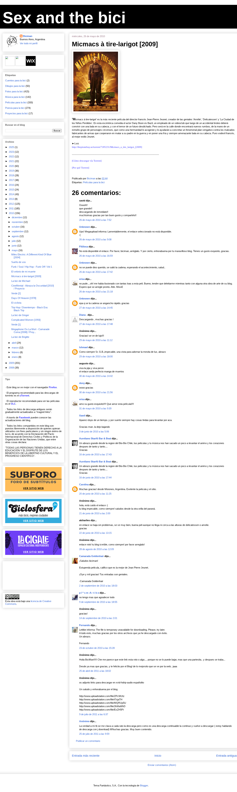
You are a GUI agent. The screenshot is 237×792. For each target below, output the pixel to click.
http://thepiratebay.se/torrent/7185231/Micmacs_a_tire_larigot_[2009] (107, 147)
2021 (12, 161)
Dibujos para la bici (15, 86)
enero (15, 357)
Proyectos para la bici (16, 113)
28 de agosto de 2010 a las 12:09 (96, 549)
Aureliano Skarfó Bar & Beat (95, 438)
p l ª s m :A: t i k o (89, 592)
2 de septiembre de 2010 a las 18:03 (98, 585)
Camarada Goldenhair (91, 556)
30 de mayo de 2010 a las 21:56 (96, 392)
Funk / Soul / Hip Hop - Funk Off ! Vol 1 (31, 266)
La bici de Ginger (20, 315)
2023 (12, 151)
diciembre (17, 217)
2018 (12, 175)
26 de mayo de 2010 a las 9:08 (95, 239)
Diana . (83, 314)
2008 (12, 367)
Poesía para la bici (15, 108)
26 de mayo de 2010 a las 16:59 (96, 255)
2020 (12, 166)
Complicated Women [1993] (25, 319)
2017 (12, 180)
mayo (15, 250)
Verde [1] (16, 324)
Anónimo (84, 721)
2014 (12, 194)
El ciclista (16, 302)
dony (82, 383)
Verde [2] (16, 293)
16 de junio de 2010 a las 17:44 (95, 477)
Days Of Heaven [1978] (23, 298)
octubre (16, 226)
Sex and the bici (64, 18)
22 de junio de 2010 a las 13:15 (95, 532)
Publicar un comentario (88, 741)
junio (14, 245)
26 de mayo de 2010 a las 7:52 (95, 220)
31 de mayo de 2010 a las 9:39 (95, 408)
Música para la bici (15, 97)
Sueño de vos (18, 262)
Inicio (157, 755)
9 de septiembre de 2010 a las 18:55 (98, 602)
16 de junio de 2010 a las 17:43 (95, 454)
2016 (12, 185)
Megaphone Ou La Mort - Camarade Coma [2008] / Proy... (30, 330)
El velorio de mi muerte (23, 271)
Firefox (53, 387)
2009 (12, 363)
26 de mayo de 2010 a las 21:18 (96, 291)
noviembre (18, 222)
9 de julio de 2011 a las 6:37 (93, 714)
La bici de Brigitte (20, 337)
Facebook (24, 417)
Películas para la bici (94, 182)
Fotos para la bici (14, 91)
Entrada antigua (226, 755)
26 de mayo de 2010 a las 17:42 (96, 272)
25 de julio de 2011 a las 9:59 (94, 733)
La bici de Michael (20, 281)
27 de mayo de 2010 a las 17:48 (96, 324)
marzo (15, 347)
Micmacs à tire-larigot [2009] (26, 276)
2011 (11, 208)
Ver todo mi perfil (28, 43)
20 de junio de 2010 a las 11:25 (95, 493)
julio (14, 241)
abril (14, 342)
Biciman (27, 36)
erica (82, 279)
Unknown (84, 226)
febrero (16, 352)
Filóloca (83, 246)
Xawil (82, 415)
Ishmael (83, 347)
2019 (12, 170)
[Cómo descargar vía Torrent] (87, 160)
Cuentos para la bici (15, 80)
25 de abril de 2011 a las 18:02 (95, 670)
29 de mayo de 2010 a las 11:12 (96, 340)
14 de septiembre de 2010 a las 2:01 (98, 618)
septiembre (18, 231)
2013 (12, 199)
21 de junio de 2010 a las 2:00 (94, 513)
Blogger (144, 785)
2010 (12, 213)
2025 (12, 147)
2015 (12, 189)
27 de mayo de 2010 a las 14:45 (96, 307)
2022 (12, 156)
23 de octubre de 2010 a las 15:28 (97, 648)
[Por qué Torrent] (80, 167)
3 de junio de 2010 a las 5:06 (94, 431)
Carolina (84, 484)
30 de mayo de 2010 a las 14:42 (96, 376)
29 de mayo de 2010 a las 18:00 (96, 356)
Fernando (84, 625)
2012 (12, 203)
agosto (16, 236)
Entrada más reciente (85, 755)
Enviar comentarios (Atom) (162, 765)
